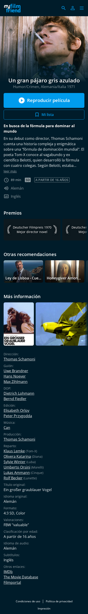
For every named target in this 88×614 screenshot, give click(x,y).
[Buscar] (63, 8)
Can (7, 427)
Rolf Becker (13, 478)
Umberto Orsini (17, 467)
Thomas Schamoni (19, 359)
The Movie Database (21, 577)
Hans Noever (15, 376)
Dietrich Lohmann (19, 393)
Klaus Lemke (14, 451)
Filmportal (12, 582)
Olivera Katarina (17, 456)
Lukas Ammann (17, 472)
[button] (81, 8)
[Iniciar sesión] (72, 8)
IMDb (8, 571)
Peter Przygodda (18, 415)
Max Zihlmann (16, 381)
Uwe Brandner (16, 370)
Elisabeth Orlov (16, 410)
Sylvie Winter (14, 461)
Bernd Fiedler (15, 398)
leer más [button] (10, 171)
